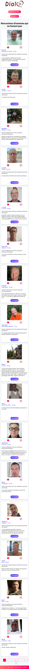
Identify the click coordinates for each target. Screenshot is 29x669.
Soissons (4, 444)
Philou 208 (4, 246)
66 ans (9, 208)
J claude (4, 207)
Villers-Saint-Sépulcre (7, 326)
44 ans (7, 601)
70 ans (8, 365)
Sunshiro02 (5, 443)
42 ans (9, 444)
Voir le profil (14, 64)
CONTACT (25, 667)
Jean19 (3, 89)
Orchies (4, 169)
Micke (3, 482)
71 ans (15, 326)
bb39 (3, 600)
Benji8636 (4, 128)
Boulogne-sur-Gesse (7, 51)
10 (15, 663)
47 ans (10, 483)
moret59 (4, 168)
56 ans (9, 90)
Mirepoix (4, 248)
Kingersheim (5, 287)
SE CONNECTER (14, 16)
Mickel (3, 639)
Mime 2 (3, 364)
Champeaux (5, 483)
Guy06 (3, 560)
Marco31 (4, 50)
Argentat (4, 523)
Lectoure (4, 208)
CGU (12, 667)
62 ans (8, 169)
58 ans (13, 405)
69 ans (7, 562)
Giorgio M (4, 521)
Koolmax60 (4, 325)
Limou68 (4, 285)
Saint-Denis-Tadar (6, 405)
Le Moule (4, 640)
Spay (3, 562)
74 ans (9, 640)
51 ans (9, 523)
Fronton (4, 365)
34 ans (9, 130)
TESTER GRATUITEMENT (14, 11)
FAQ (9, 667)
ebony (3, 403)
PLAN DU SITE (18, 667)
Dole (3, 601)
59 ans (11, 287)
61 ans (14, 51)
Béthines (4, 130)
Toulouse (4, 90)
